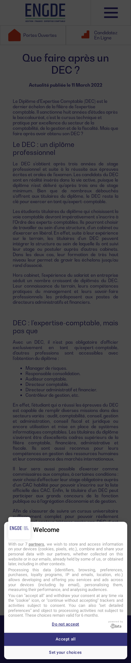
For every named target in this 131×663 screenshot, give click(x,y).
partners (36, 544)
